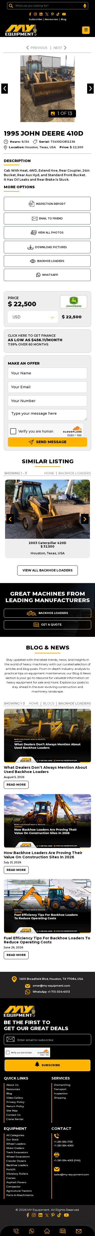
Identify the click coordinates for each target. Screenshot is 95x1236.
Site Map (11, 1110)
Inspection (61, 1093)
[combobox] (33, 317)
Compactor (13, 1186)
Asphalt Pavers (16, 1182)
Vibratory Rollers (17, 1173)
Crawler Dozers (16, 1161)
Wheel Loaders (16, 1143)
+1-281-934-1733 (63, 1141)
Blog (63, 19)
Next (58, 48)
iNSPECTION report (51, 204)
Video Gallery (14, 1097)
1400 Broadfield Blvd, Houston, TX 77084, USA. (51, 979)
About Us (12, 1085)
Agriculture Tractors (19, 1190)
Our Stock (12, 1139)
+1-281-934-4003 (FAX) (67, 1160)
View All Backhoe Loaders (47, 570)
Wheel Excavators (18, 1156)
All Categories (15, 1135)
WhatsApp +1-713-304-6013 (51, 991)
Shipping (60, 1097)
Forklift (10, 1169)
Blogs (48, 703)
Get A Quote (51, 624)
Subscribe (35, 19)
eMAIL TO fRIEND (51, 218)
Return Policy (15, 1106)
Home (49, 473)
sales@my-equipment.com (71, 1174)
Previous (39, 48)
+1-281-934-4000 (63, 1145)
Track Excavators (17, 1152)
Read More (16, 784)
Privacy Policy (15, 1102)
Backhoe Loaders (50, 261)
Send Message (50, 442)
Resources (51, 19)
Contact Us (13, 1114)
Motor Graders (15, 1148)
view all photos (51, 232)
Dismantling (62, 1085)
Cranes (10, 1178)
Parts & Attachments (19, 1195)
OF (65, 113)
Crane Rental (14, 1119)
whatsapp (50, 275)
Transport (60, 1089)
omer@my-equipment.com (51, 985)
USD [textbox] (16, 317)
